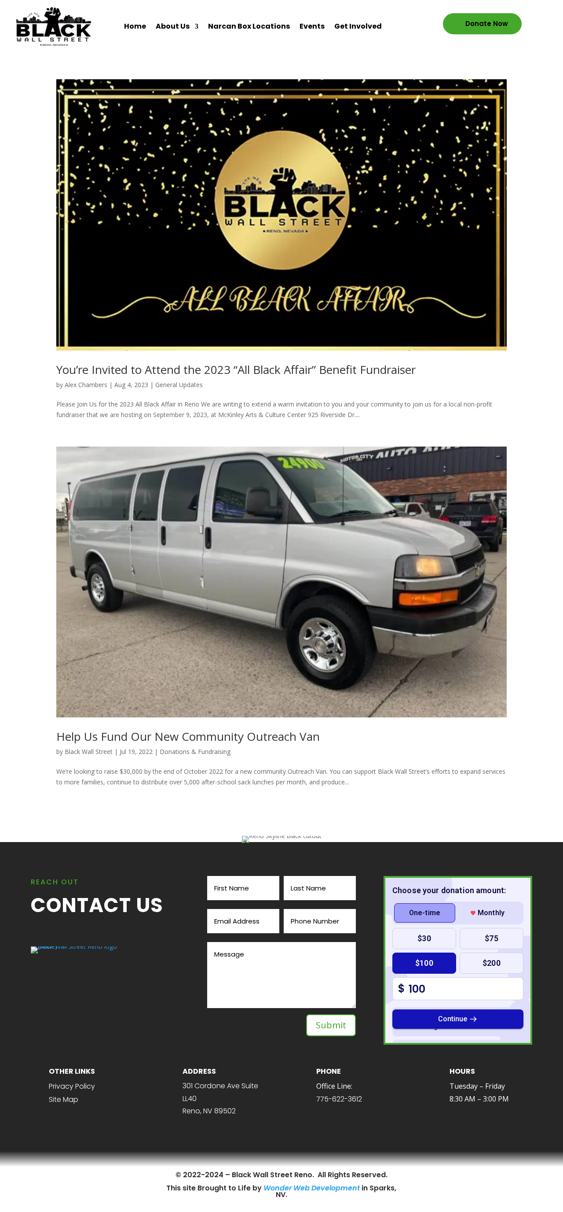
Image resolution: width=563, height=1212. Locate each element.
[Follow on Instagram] (98, 1175)
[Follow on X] (83, 1175)
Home (135, 26)
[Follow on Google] (128, 1175)
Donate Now (486, 23)
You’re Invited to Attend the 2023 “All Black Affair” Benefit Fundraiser (236, 369)
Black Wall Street (89, 751)
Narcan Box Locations (249, 26)
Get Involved (358, 26)
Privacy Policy (72, 1086)
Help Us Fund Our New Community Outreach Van (188, 736)
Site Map (63, 1099)
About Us (173, 26)
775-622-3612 (339, 1099)
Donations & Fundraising (195, 751)
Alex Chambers (86, 385)
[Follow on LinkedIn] (113, 1175)
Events (312, 26)
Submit (331, 1025)
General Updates (179, 385)
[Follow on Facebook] (68, 1175)
